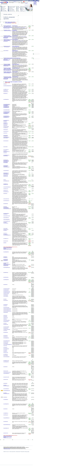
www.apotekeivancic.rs (6, 120)
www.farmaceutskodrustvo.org (7, 308)
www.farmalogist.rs (5, 165)
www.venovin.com (5, 265)
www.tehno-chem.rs (5, 229)
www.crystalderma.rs (6, 149)
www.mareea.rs (5, 193)
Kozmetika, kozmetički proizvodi (7, 436)
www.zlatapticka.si (5, 399)
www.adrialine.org (5, 272)
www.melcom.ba (5, 336)
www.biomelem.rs (5, 135)
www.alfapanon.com (5, 89)
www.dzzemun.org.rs (6, 161)
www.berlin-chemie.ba (6, 293)
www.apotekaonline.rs (6, 107)
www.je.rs (4, 179)
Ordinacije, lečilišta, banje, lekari (7, 249)
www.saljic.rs (5, 222)
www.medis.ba (5, 330)
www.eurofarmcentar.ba (6, 307)
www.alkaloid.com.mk (6, 360)
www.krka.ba (5, 323)
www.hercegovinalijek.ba (6, 320)
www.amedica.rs (5, 284)
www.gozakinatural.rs (6, 170)
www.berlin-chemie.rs (6, 126)
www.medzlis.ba (5, 335)
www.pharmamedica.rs (6, 213)
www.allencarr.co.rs (5, 91)
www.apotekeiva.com (6, 117)
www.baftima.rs (5, 122)
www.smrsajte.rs (5, 228)
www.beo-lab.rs (5, 125)
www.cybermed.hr (5, 259)
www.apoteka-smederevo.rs (6, 111)
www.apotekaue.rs (5, 113)
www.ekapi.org (5, 305)
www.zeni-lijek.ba (5, 355)
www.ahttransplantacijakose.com (7, 85)
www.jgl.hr (4, 263)
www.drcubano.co (5, 300)
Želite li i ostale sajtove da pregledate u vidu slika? (13, 81)
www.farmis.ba (5, 315)
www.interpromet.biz (6, 321)
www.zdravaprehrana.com (6, 267)
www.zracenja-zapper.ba (6, 356)
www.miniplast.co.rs (5, 207)
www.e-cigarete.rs (5, 162)
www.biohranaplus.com (6, 137)
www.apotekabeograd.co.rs (6, 104)
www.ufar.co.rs (5, 233)
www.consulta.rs (5, 146)
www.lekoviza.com (5, 188)
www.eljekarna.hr (5, 260)
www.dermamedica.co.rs (6, 151)
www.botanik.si (5, 383)
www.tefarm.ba (5, 351)
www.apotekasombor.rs (6, 112)
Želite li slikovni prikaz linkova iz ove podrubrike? (10, 22)
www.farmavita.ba (5, 312)
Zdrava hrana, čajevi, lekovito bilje (7, 247)
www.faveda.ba (5, 316)
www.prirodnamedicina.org (6, 424)
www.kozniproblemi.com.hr (6, 264)
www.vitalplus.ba (5, 354)
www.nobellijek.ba (5, 343)
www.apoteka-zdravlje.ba (6, 288)
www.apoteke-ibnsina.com (6, 291)
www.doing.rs (5, 152)
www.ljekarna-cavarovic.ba (6, 329)
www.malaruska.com (6, 191)
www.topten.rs (5, 230)
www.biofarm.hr (5, 257)
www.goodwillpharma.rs (6, 373)
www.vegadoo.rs (5, 234)
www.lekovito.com (5, 184)
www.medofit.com (5, 203)
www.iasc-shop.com (5, 174)
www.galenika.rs (5, 166)
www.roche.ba (5, 345)
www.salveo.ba (5, 347)
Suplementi (4, 248)
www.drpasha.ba (5, 304)
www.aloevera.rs (5, 93)
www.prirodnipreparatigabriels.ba (7, 344)
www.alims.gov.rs (5, 90)
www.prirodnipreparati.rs (6, 219)
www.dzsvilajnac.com (6, 160)
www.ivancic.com (5, 175)
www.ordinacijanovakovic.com (7, 208)
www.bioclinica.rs (5, 129)
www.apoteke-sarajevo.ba (6, 292)
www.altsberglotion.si (6, 99)
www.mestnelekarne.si (6, 388)
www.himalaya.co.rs (5, 173)
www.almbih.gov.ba (5, 277)
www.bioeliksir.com (5, 131)
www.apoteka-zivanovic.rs (6, 116)
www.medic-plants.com (6, 200)
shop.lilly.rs (4, 242)
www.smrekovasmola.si (6, 393)
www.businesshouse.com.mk (7, 372)
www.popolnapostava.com (6, 390)
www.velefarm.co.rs (5, 238)
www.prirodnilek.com (6, 217)
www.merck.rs (5, 206)
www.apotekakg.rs (5, 105)
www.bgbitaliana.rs (5, 127)
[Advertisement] (17, 442)
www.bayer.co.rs (5, 123)
